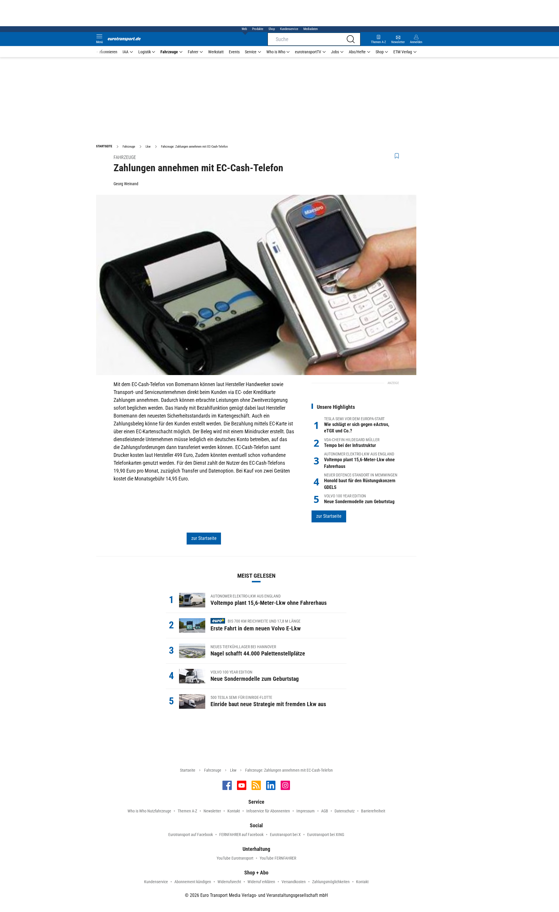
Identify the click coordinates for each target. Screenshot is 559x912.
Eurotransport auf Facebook (190, 834)
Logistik (144, 52)
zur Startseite (204, 538)
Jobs (335, 52)
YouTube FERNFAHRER (278, 858)
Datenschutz (345, 811)
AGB (324, 811)
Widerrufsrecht (229, 881)
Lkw (233, 770)
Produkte (257, 29)
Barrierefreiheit (373, 811)
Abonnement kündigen (192, 881)
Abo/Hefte (357, 52)
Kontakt (233, 811)
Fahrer (193, 52)
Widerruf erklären (261, 881)
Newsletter (212, 811)
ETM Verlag (402, 52)
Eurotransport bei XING (325, 834)
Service (250, 52)
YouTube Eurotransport (235, 858)
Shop (271, 29)
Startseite (187, 770)
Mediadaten (310, 29)
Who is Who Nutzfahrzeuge (149, 811)
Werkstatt (216, 52)
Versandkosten (294, 881)
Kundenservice (289, 29)
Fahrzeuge (169, 52)
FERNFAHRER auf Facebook (241, 834)
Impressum (305, 811)
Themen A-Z (187, 811)
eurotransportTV (308, 52)
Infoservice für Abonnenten (268, 811)
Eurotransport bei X (285, 834)
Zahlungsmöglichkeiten (331, 881)
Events (234, 52)
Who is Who (275, 52)
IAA (125, 52)
